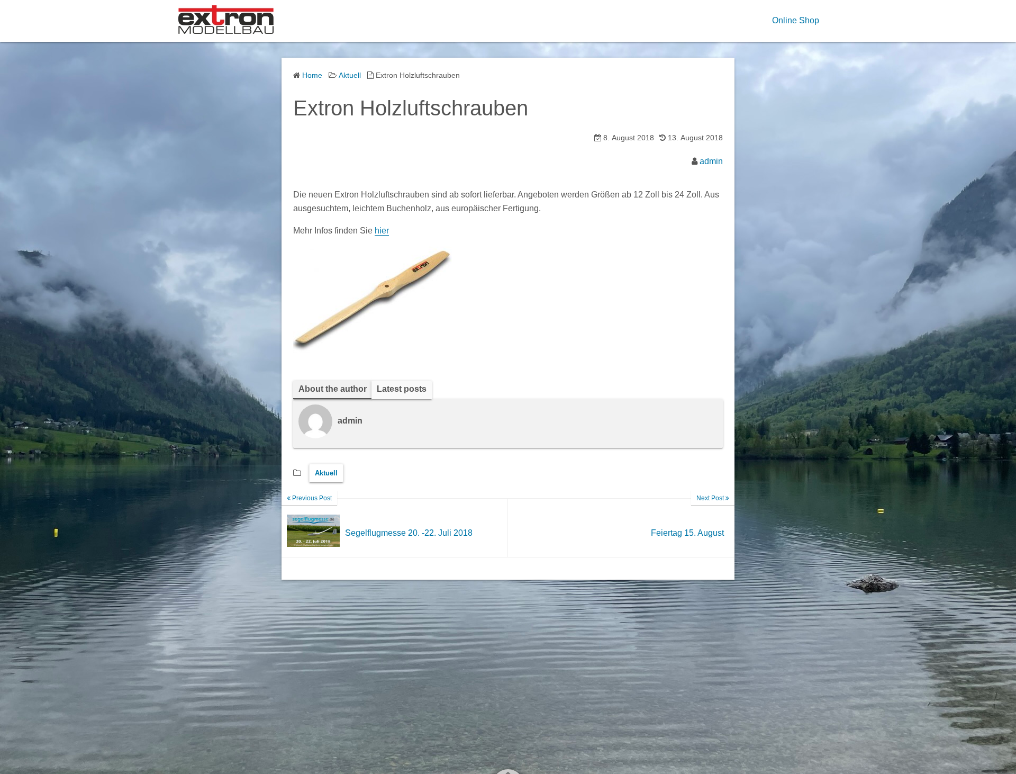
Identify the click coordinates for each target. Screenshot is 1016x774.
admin (711, 161)
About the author (332, 388)
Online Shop (795, 20)
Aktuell (326, 473)
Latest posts (402, 388)
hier (382, 230)
